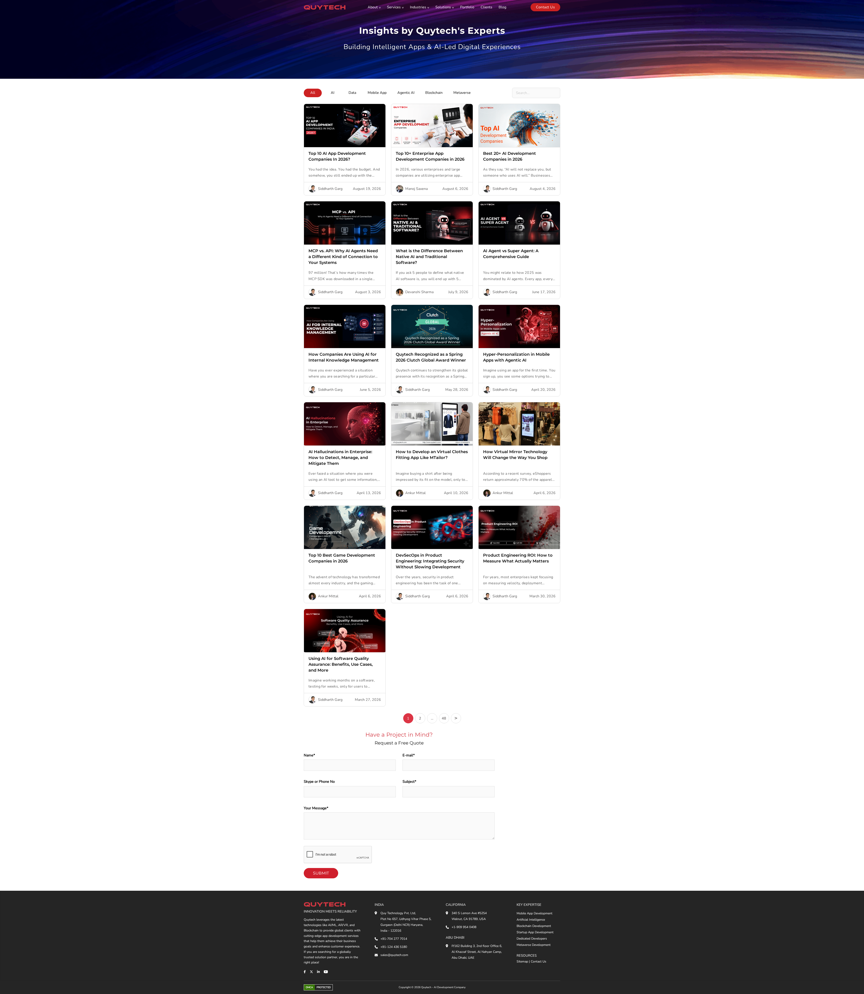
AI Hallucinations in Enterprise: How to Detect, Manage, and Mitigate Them (340, 457)
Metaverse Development (534, 945)
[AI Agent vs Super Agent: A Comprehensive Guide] (519, 223)
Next (456, 718)
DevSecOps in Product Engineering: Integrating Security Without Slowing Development (430, 561)
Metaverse (462, 92)
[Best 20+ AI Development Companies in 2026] (519, 125)
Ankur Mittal (415, 492)
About (373, 7)
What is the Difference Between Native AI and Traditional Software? (429, 256)
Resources (527, 955)
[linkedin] (318, 971)
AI (332, 92)
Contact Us (538, 961)
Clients (486, 7)
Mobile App (377, 92)
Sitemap (522, 961)
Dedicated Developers (532, 938)
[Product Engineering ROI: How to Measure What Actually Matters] (519, 527)
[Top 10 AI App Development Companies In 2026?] (344, 125)
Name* (309, 755)
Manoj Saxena (416, 188)
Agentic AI (405, 92)
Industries (418, 7)
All (312, 92)
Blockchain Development (534, 926)
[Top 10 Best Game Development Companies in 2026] (344, 527)
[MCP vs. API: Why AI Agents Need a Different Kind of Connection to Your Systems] (344, 223)
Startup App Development (535, 932)
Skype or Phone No (319, 781)
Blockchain (434, 92)
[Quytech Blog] (325, 7)
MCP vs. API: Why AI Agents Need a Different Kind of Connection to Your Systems (343, 256)
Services (394, 7)
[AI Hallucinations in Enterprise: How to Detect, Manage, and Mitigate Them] (344, 423)
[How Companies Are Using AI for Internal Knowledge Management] (344, 326)
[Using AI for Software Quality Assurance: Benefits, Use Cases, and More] (344, 630)
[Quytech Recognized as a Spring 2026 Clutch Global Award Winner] (432, 326)
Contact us (545, 7)
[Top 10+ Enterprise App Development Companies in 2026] (432, 125)
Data (352, 92)
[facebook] (305, 971)
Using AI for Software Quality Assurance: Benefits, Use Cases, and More (340, 664)
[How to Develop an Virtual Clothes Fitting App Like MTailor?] (432, 423)
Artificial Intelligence (531, 920)
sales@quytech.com (394, 955)
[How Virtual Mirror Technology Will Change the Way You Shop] (519, 423)
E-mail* (409, 755)
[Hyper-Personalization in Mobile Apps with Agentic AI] (519, 326)
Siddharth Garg (330, 188)
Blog (502, 7)
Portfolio (467, 7)
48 (444, 718)
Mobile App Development (534, 913)
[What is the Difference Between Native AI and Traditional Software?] (432, 223)
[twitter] (311, 971)
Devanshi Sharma (419, 292)
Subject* (409, 781)
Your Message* (316, 808)
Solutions (443, 7)
